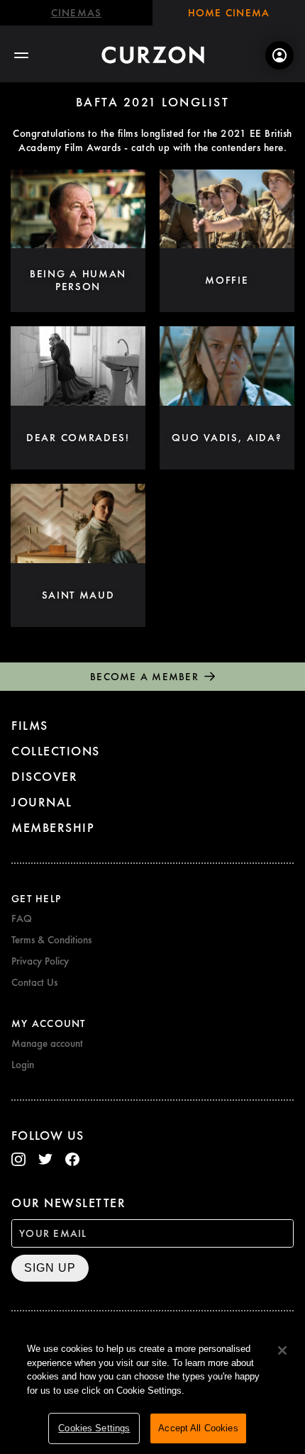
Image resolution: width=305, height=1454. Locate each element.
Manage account (47, 1043)
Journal (41, 802)
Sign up (50, 1268)
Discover (44, 776)
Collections (55, 751)
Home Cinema (229, 13)
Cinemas (76, 13)
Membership (52, 827)
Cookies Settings (94, 1428)
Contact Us (34, 982)
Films (29, 725)
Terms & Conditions (51, 940)
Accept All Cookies (198, 1428)
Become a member (144, 677)
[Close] (282, 1350)
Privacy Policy (40, 961)
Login (22, 1065)
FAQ (21, 918)
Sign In (279, 55)
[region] (152, 1391)
